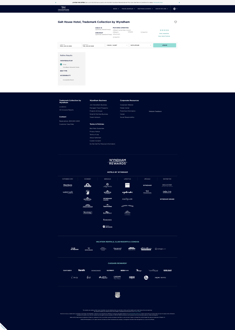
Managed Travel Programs (99, 108)
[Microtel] (88, 199)
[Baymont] (107, 213)
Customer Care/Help (66, 124)
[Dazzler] (127, 199)
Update (164, 45)
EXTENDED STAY (67, 179)
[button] (55, 3)
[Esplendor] (127, 193)
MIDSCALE (107, 179)
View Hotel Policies (164, 36)
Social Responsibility (127, 117)
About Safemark (95, 138)
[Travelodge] (88, 213)
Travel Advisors (95, 117)
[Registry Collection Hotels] (167, 186)
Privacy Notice (95, 131)
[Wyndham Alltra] (127, 213)
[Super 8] (88, 193)
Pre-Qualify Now (158, 2)
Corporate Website (126, 105)
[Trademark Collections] (147, 193)
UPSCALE (147, 179)
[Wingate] (107, 193)
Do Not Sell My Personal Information (102, 144)
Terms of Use (94, 134)
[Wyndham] (147, 186)
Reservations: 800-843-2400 (69, 121)
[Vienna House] (127, 206)
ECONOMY (87, 179)
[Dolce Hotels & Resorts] (167, 193)
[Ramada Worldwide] (107, 220)
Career (122, 114)
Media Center (124, 108)
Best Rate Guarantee (97, 128)
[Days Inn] (88, 186)
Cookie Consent (95, 141)
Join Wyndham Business (98, 105)
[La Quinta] (107, 186)
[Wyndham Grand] (167, 199)
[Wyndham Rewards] (117, 161)
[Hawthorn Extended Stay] (68, 186)
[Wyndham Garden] (107, 199)
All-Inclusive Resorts (66, 110)
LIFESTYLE (127, 179)
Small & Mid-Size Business (99, 114)
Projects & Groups (96, 111)
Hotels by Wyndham (117, 172)
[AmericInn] (107, 206)
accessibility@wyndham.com (135, 313)
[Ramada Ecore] (107, 227)
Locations (62, 107)
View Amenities (164, 33)
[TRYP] (127, 186)
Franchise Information (127, 111)
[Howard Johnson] (88, 206)
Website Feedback (155, 111)
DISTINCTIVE (167, 179)
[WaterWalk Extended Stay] (68, 193)
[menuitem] (116, 8)
